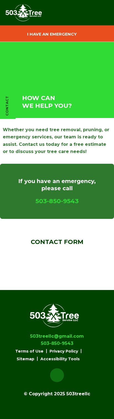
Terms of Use (29, 351)
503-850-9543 (57, 201)
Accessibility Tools (60, 358)
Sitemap (25, 358)
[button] (57, 33)
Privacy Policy (64, 351)
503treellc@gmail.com (57, 336)
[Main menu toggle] (97, 12)
